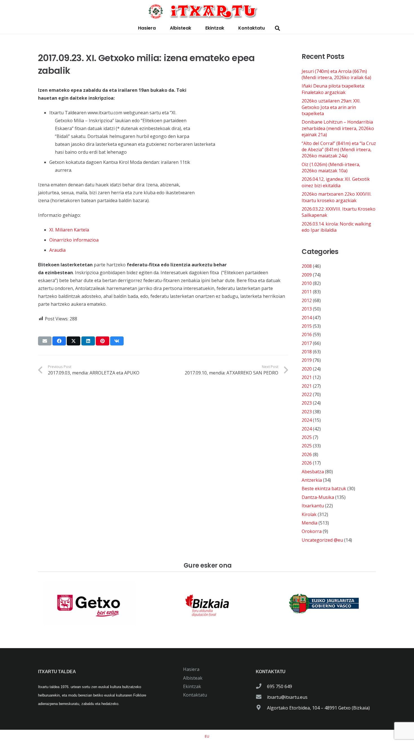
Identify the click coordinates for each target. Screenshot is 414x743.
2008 (307, 266)
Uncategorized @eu (322, 540)
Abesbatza (313, 471)
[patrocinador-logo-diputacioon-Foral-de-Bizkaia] (207, 604)
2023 (307, 403)
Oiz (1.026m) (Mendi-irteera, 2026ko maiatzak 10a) (331, 167)
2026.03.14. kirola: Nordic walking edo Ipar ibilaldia (336, 227)
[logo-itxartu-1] (207, 11)
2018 (307, 352)
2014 (307, 317)
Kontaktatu (195, 695)
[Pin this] (102, 340)
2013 (307, 309)
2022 (307, 394)
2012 (307, 300)
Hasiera (191, 669)
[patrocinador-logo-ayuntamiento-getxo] (90, 604)
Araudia (57, 250)
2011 (307, 292)
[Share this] (59, 340)
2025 (307, 437)
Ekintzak (192, 686)
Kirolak (309, 514)
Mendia (309, 523)
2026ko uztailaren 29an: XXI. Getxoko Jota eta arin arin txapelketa (331, 107)
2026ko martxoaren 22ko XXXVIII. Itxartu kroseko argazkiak (336, 197)
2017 (307, 343)
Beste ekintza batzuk (324, 488)
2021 (307, 377)
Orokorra (312, 531)
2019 (307, 360)
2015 (307, 326)
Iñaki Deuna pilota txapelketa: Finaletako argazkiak (333, 89)
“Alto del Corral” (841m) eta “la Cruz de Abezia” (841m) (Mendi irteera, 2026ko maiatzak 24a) (339, 149)
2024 (307, 420)
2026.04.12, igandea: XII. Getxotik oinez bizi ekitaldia (336, 182)
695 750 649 (279, 686)
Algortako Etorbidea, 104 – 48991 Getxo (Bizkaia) (318, 708)
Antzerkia (312, 480)
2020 (307, 369)
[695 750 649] (261, 686)
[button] (277, 28)
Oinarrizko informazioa (74, 240)
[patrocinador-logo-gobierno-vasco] (324, 604)
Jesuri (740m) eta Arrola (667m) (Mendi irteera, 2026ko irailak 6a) (336, 74)
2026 (307, 454)
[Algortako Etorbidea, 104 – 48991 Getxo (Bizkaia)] (261, 708)
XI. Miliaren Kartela (69, 230)
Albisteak (192, 678)
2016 (307, 334)
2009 (307, 275)
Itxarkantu (313, 506)
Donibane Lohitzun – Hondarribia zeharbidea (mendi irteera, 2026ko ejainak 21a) (338, 128)
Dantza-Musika (318, 497)
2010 (307, 283)
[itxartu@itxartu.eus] (261, 697)
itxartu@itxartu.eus (287, 697)
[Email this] (45, 340)
